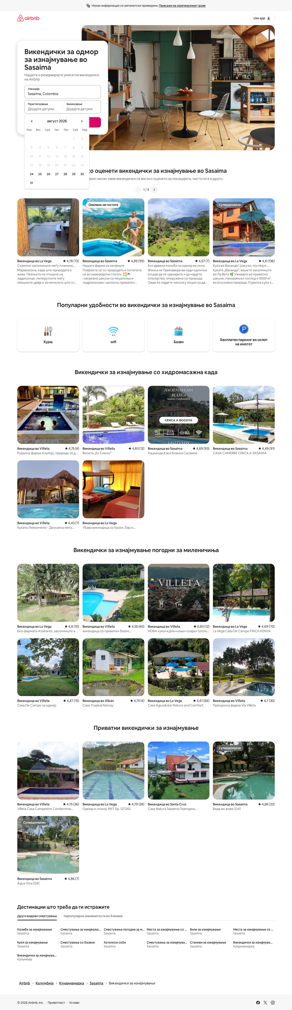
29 (73, 174)
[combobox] (62, 93)
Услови (74, 1003)
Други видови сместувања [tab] (37, 916)
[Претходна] (138, 189)
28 (65, 174)
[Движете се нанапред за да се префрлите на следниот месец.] (81, 121)
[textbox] (43, 109)
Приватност (56, 1003)
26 (48, 174)
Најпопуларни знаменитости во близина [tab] (93, 916)
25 (40, 174)
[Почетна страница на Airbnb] (28, 18)
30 (82, 174)
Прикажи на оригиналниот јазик (182, 6)
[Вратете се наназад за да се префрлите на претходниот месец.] (32, 121)
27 (57, 174)
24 (31, 174)
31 (31, 183)
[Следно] (154, 189)
